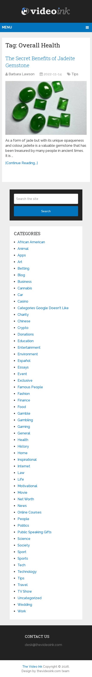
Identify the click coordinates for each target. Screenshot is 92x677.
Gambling (25, 420)
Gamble (24, 413)
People (23, 519)
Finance (24, 400)
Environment (28, 354)
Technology (27, 572)
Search (46, 211)
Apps (22, 255)
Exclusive (25, 380)
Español (24, 361)
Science (24, 539)
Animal (23, 249)
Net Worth (26, 499)
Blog (21, 275)
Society (24, 545)
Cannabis (25, 288)
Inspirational (27, 460)
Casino (23, 301)
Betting (23, 268)
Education (26, 341)
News (22, 506)
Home (23, 453)
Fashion (24, 394)
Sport (22, 552)
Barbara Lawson (21, 74)
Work (22, 611)
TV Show (25, 591)
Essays (23, 367)
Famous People (30, 387)
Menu (7, 27)
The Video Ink (32, 666)
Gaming (24, 427)
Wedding (25, 605)
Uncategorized (30, 598)
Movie (22, 493)
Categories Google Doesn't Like (43, 308)
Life (21, 479)
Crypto (23, 328)
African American (31, 242)
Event (22, 374)
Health (23, 440)
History (23, 446)
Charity (23, 315)
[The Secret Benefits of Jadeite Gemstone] (46, 108)
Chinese (24, 321)
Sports (23, 558)
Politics (23, 525)
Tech (21, 565)
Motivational (27, 486)
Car (20, 295)
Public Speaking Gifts (35, 532)
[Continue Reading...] (21, 163)
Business (25, 282)
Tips (74, 74)
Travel (23, 585)
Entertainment (29, 348)
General (24, 433)
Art (20, 262)
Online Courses (30, 512)
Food (22, 407)
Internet (24, 466)
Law (21, 473)
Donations (26, 334)
